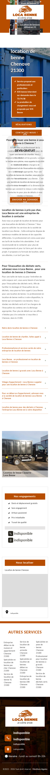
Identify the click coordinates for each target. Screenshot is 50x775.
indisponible (23, 534)
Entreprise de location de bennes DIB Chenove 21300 (25, 681)
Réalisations (24, 125)
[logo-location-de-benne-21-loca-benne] (25, 12)
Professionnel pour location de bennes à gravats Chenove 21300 (41, 663)
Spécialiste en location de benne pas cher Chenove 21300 (10, 665)
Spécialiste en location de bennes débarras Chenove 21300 (26, 666)
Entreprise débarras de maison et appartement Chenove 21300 (9, 649)
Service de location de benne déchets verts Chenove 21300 (41, 680)
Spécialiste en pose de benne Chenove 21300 (42, 647)
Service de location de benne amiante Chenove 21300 (24, 649)
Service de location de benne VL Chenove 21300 (8, 679)
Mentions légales (40, 769)
